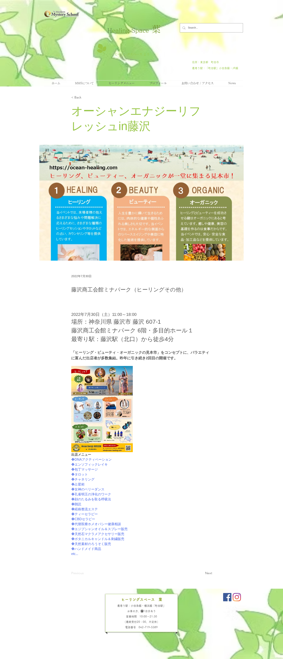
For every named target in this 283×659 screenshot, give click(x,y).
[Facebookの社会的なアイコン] (227, 597)
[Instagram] (237, 597)
